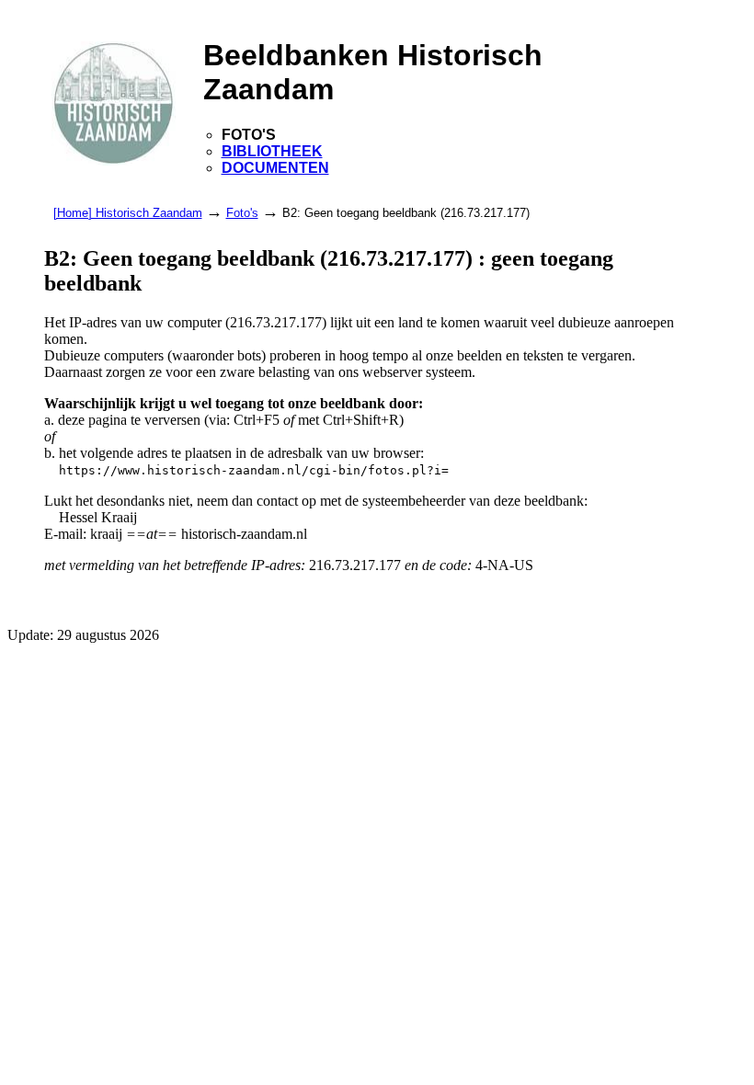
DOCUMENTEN (275, 168)
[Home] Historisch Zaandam (127, 213)
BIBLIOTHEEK (272, 151)
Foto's (242, 213)
